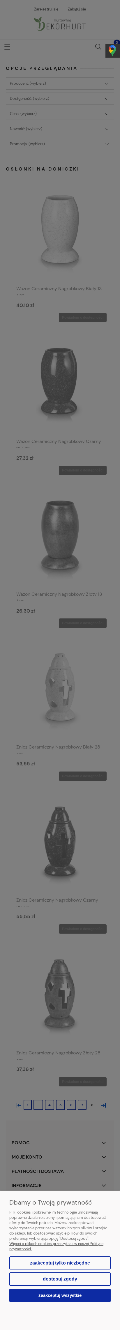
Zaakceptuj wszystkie (60, 1295)
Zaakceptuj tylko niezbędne (60, 1262)
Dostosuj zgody (60, 1278)
